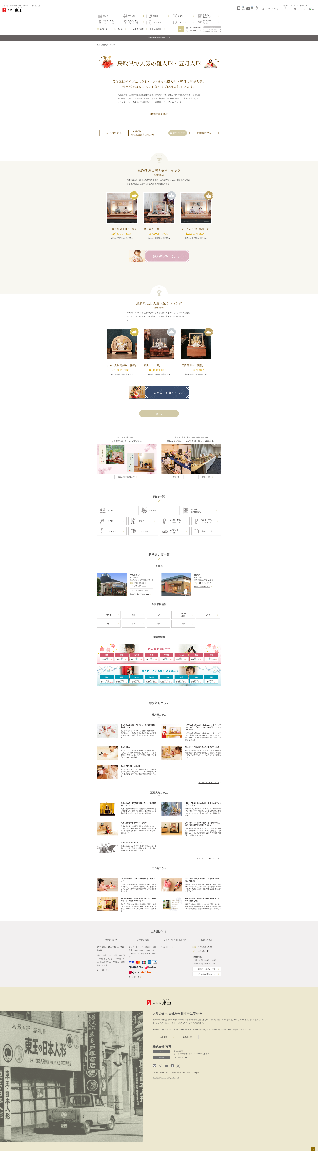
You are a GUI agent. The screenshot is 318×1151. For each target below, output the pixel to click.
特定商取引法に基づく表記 (181, 1073)
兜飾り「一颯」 (152, 365)
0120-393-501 (140, 583)
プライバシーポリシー (160, 1073)
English (196, 1073)
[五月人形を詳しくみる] (159, 397)
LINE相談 (157, 29)
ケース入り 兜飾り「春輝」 (122, 365)
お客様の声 (187, 1037)
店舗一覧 (103, 29)
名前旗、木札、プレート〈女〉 (109, 22)
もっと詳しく (102, 970)
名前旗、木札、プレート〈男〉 (133, 22)
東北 (133, 615)
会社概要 (163, 1037)
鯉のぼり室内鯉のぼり (207, 16)
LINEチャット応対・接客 (139, 590)
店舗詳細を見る (204, 133)
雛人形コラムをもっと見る (209, 783)
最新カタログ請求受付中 (126, 477)
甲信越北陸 (183, 615)
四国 (158, 624)
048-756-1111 (140, 586)
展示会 (120, 29)
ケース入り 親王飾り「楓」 (122, 229)
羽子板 (155, 16)
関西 (108, 624)
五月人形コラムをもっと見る (208, 858)
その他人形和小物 (207, 22)
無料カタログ (207, 531)
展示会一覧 (206, 477)
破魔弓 (180, 16)
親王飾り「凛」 (152, 229)
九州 (183, 624)
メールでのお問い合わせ (206, 974)
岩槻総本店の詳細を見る (139, 594)
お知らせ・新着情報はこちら (159, 37)
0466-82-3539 (205, 583)
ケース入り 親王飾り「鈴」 (196, 229)
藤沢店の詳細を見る (202, 587)
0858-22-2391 (179, 133)
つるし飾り (157, 22)
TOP (98, 44)
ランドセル (182, 22)
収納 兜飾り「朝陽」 (192, 365)
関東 (158, 615)
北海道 (108, 615)
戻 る (159, 413)
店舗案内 (104, 44)
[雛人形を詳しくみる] (159, 261)
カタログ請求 (138, 29)
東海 (208, 615)
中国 (133, 624)
